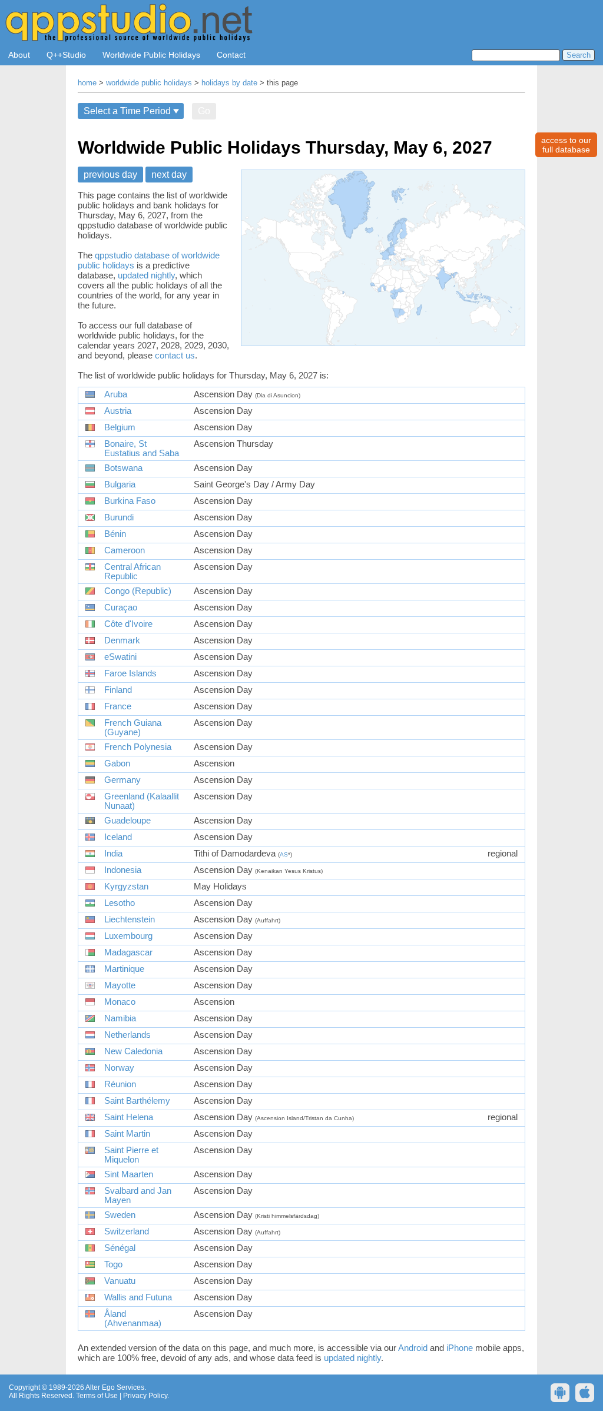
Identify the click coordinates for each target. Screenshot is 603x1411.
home (87, 83)
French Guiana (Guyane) (132, 727)
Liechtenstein (129, 919)
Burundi (119, 517)
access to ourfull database (566, 144)
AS (284, 854)
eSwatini (120, 657)
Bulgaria (119, 484)
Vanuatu (119, 1281)
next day (169, 175)
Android (413, 1348)
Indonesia (122, 870)
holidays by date (229, 83)
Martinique (124, 969)
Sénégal (119, 1248)
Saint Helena (128, 1117)
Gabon (117, 763)
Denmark (122, 640)
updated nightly (146, 275)
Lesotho (119, 903)
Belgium (119, 427)
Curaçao (120, 607)
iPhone (459, 1348)
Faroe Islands (130, 673)
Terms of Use (97, 1396)
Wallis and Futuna (138, 1297)
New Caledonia (133, 1051)
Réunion (120, 1084)
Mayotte (119, 985)
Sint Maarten (128, 1174)
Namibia (120, 1018)
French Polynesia (137, 747)
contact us (175, 355)
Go (204, 111)
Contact (231, 54)
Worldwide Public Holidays (151, 54)
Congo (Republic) (137, 591)
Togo (113, 1264)
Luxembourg (128, 936)
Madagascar (128, 952)
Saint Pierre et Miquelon (131, 1155)
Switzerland (126, 1231)
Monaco (119, 1002)
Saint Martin (127, 1133)
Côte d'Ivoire (128, 624)
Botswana (123, 468)
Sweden (119, 1215)
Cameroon (124, 550)
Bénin (115, 534)
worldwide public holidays (149, 83)
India (113, 853)
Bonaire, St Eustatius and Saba (141, 448)
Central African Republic (132, 571)
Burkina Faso (129, 501)
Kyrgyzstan (126, 886)
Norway (119, 1068)
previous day (110, 175)
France (117, 706)
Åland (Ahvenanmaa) (132, 1318)
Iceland (118, 837)
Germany (122, 780)
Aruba (115, 394)
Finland (118, 690)
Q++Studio (66, 54)
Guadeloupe (127, 820)
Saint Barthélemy (137, 1100)
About (19, 54)
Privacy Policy (145, 1396)
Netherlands (127, 1035)
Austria (117, 411)
